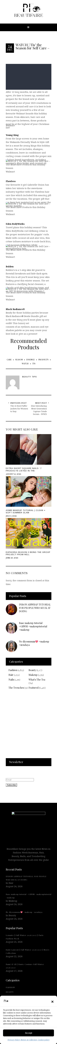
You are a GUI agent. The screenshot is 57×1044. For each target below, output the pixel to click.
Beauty (32, 670)
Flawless (11, 181)
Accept (28, 1033)
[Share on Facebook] (3, 521)
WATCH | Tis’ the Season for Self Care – (32, 46)
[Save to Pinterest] (3, 529)
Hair (11, 674)
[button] (52, 1001)
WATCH (25, 364)
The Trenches (16, 687)
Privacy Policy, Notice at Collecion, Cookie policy (29, 1039)
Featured (34, 687)
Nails (11, 679)
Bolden (10, 266)
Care (9, 360)
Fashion (13, 670)
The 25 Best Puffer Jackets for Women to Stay (19, 408)
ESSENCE (30, 360)
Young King (12, 135)
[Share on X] (3, 514)
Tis (33, 364)
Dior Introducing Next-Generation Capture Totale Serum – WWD (39, 409)
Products (43, 360)
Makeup (33, 674)
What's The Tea (37, 679)
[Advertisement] (28, 725)
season (19, 360)
